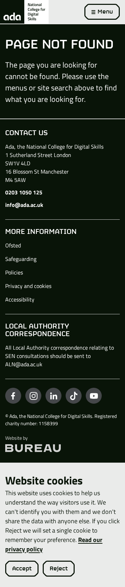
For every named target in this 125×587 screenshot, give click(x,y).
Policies (14, 272)
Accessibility (19, 299)
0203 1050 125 (23, 192)
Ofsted (13, 245)
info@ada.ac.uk (24, 205)
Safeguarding (20, 259)
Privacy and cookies (28, 286)
